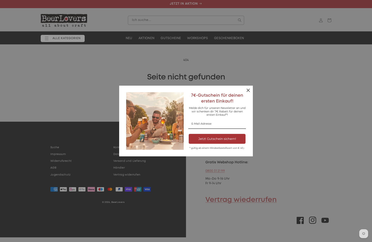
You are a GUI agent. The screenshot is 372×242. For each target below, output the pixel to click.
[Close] (248, 90)
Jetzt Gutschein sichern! (217, 139)
